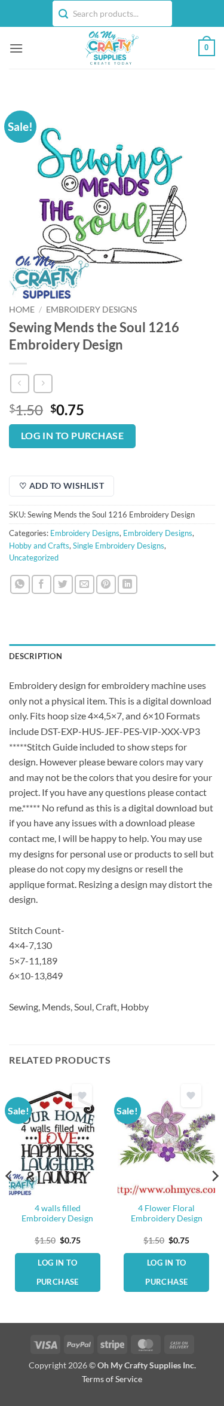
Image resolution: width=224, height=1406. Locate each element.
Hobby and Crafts (39, 545)
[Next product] (19, 383)
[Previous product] (42, 383)
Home (22, 309)
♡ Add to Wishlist (61, 485)
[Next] (214, 1200)
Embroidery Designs (91, 309)
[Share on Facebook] (41, 585)
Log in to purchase (72, 435)
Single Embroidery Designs (118, 545)
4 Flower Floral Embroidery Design (166, 1213)
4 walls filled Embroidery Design (57, 1213)
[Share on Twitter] (63, 585)
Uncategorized (34, 557)
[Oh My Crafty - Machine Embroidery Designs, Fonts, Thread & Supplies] (110, 48)
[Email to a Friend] (84, 585)
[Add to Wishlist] (82, 1095)
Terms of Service (112, 1379)
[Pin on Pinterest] (106, 585)
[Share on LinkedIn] (127, 585)
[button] (16, 48)
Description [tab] (35, 656)
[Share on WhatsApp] (20, 585)
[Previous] (9, 1200)
